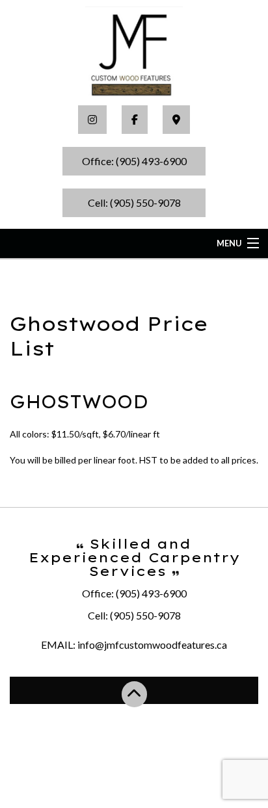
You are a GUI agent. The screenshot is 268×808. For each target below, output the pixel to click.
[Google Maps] (176, 119)
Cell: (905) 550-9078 (134, 202)
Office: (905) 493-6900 (134, 161)
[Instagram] (92, 119)
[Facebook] (135, 119)
